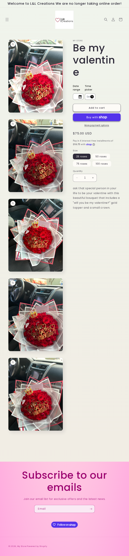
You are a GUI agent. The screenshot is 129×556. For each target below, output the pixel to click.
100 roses (102, 163)
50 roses (101, 156)
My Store (21, 546)
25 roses (81, 156)
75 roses (81, 163)
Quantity (77, 171)
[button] (7, 19)
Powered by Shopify (37, 546)
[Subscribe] (91, 509)
